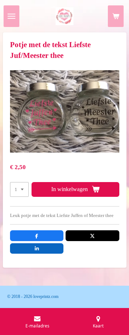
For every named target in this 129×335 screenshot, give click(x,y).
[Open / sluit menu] (11, 16)
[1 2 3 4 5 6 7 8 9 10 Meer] (19, 189)
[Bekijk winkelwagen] (116, 16)
